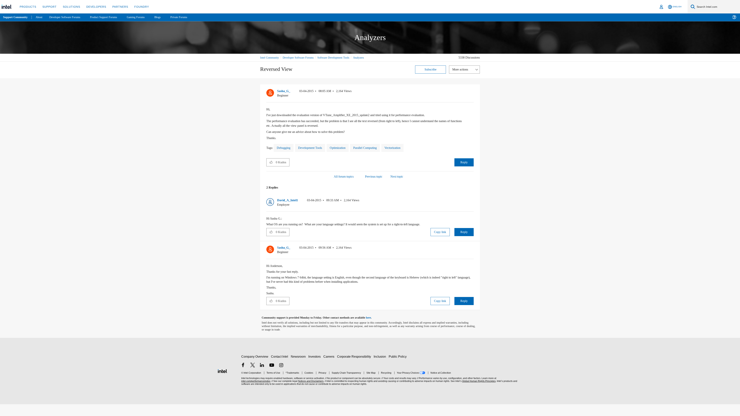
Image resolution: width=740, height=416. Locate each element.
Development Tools (313, 147)
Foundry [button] (137, 7)
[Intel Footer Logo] (222, 370)
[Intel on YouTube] (271, 365)
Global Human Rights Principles (478, 381)
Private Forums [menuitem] (187, 17)
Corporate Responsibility (355, 356)
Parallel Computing (373, 147)
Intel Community (270, 57)
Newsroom (299, 356)
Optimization (344, 147)
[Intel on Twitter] (252, 365)
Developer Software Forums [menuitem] (68, 17)
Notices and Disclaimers (310, 381)
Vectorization (403, 147)
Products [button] (27, 7)
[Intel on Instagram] (281, 365)
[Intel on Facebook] (243, 365)
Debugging (284, 147)
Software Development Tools (340, 57)
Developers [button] (93, 7)
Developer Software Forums (301, 57)
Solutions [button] (69, 7)
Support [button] (48, 7)
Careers (329, 356)
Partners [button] (116, 7)
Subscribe (431, 69)
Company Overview (254, 356)
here (372, 317)
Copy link (440, 232)
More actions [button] (461, 69)
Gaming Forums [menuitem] (142, 17)
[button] (472, 92)
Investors (315, 356)
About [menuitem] (40, 17)
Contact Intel (280, 356)
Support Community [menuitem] (15, 17)
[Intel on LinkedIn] (262, 365)
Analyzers (368, 57)
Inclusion (381, 356)
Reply (464, 162)
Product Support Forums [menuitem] (109, 17)
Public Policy (398, 356)
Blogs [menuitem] (165, 17)
